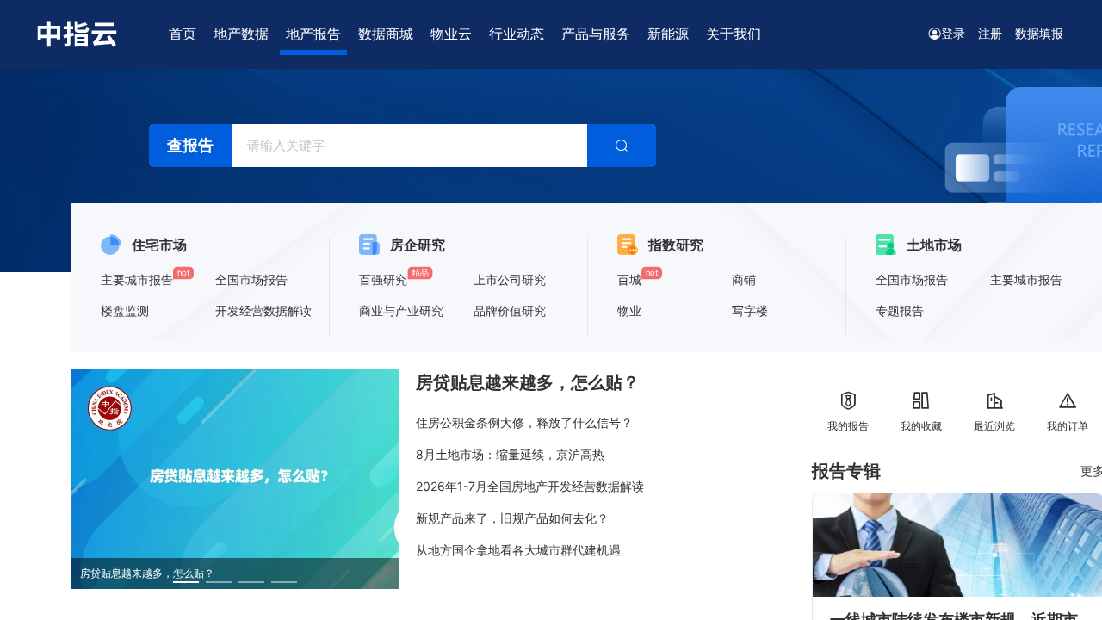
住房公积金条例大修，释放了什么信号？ (524, 422)
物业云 (451, 33)
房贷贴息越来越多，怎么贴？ (528, 382)
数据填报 (1039, 33)
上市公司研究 (510, 279)
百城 (629, 279)
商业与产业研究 (401, 310)
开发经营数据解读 (263, 310)
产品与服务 (595, 33)
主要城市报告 (137, 279)
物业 (629, 310)
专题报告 (900, 310)
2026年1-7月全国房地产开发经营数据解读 (530, 486)
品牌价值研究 (510, 310)
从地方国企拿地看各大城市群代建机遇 (518, 549)
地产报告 (313, 33)
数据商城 (385, 33)
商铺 (744, 279)
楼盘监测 (125, 310)
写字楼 (750, 310)
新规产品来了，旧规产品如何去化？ (512, 518)
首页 (182, 33)
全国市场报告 (251, 279)
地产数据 (241, 33)
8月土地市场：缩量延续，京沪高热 (510, 454)
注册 (990, 33)
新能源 (668, 33)
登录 (953, 33)
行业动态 (516, 33)
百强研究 (383, 279)
